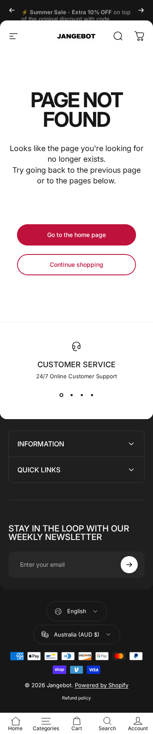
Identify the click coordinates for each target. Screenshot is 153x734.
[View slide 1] (61, 395)
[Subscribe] (129, 564)
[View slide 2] (71, 395)
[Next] (141, 10)
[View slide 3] (81, 395)
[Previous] (12, 10)
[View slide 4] (92, 395)
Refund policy (76, 698)
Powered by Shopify (101, 685)
